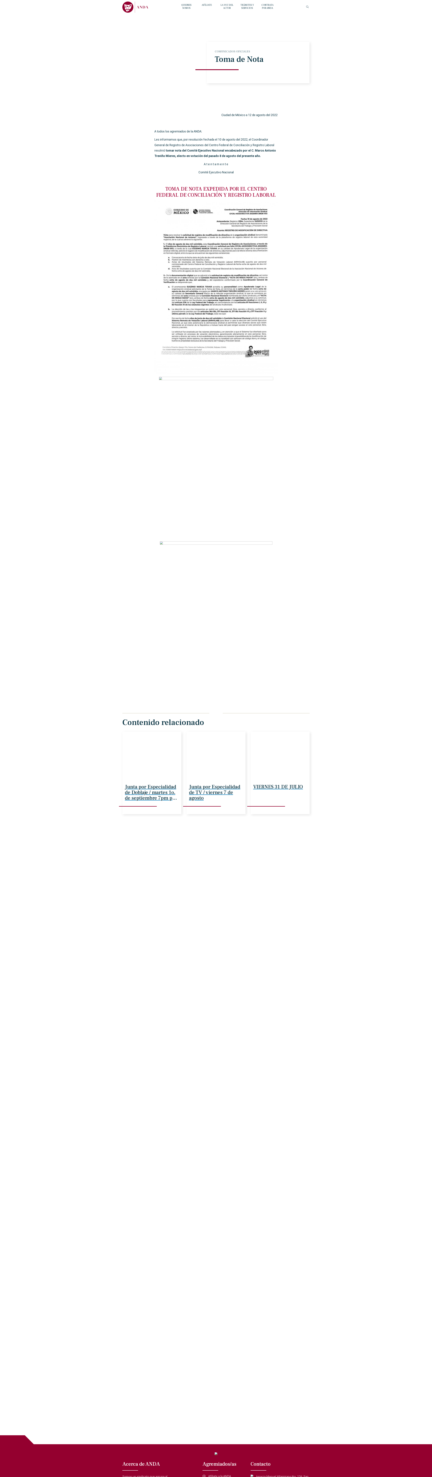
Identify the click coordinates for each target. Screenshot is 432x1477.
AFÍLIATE (207, 5)
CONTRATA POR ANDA (267, 7)
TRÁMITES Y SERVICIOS (247, 7)
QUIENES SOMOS (186, 7)
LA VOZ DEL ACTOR (227, 7)
